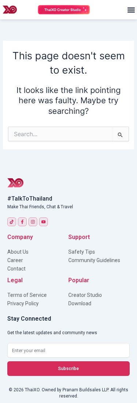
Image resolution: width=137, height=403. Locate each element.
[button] (131, 10)
